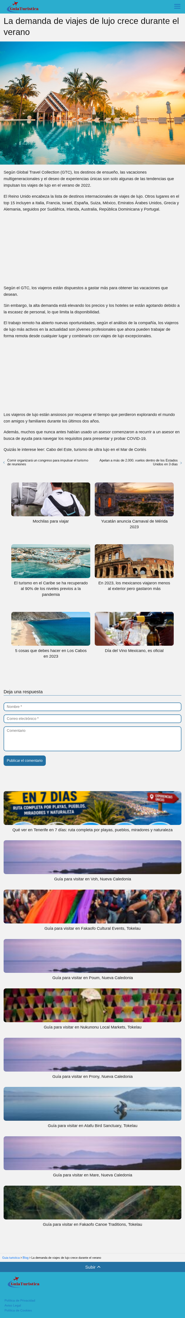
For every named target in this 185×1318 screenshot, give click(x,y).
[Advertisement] (92, 248)
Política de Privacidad (20, 1300)
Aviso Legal (13, 1305)
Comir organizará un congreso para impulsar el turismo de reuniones (47, 462)
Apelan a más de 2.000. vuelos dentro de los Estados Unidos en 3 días (138, 462)
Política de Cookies (18, 1310)
